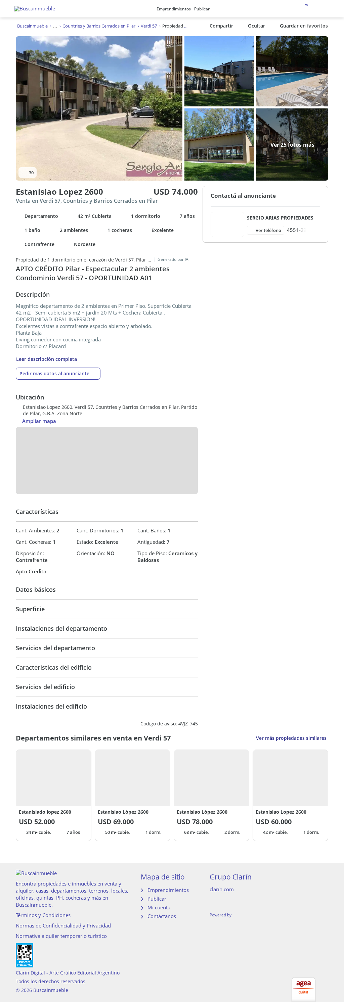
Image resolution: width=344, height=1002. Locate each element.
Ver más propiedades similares (291, 738)
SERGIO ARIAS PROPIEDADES (280, 217)
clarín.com (222, 889)
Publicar (202, 9)
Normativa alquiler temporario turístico (61, 936)
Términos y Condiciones (43, 915)
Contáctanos (161, 916)
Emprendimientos (174, 9)
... (55, 26)
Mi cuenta (158, 907)
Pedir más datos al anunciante (54, 373)
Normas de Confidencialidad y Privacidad (63, 925)
